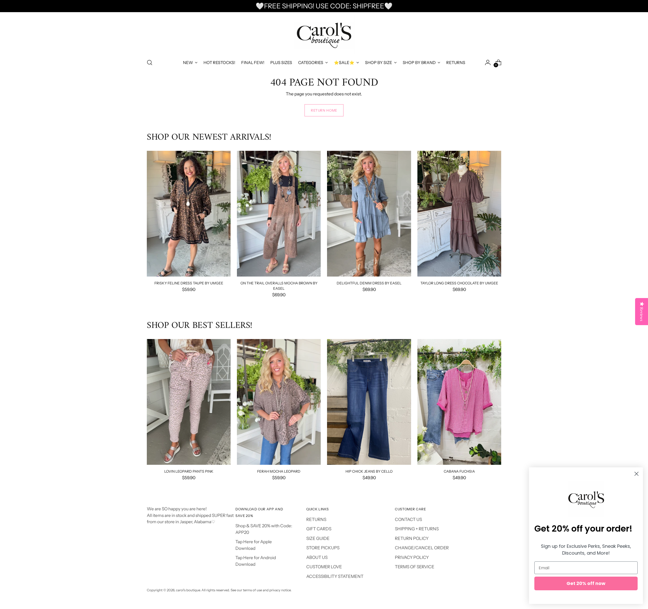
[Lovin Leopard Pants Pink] (189, 402)
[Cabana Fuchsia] (459, 402)
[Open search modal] (150, 62)
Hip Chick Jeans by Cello (369, 471)
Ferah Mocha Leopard (278, 471)
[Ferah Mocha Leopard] (279, 402)
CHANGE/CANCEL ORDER (422, 547)
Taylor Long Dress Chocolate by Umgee (459, 283)
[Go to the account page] (488, 62)
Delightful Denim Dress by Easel (369, 283)
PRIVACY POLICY (412, 557)
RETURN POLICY (412, 538)
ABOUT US (317, 557)
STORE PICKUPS (322, 547)
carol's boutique (188, 590)
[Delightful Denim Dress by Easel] (369, 214)
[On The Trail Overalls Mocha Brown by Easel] (279, 214)
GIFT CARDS (318, 528)
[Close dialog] (636, 473)
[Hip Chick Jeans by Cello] (369, 402)
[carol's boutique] (324, 34)
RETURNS (316, 519)
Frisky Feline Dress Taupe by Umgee (188, 283)
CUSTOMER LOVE (324, 566)
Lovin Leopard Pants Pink (188, 471)
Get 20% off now (585, 583)
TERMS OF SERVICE (414, 566)
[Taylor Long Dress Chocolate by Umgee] (459, 214)
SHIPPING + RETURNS (417, 528)
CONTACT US (408, 519)
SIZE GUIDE (318, 538)
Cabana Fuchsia (459, 471)
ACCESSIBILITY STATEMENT (334, 576)
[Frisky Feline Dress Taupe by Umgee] (189, 214)
